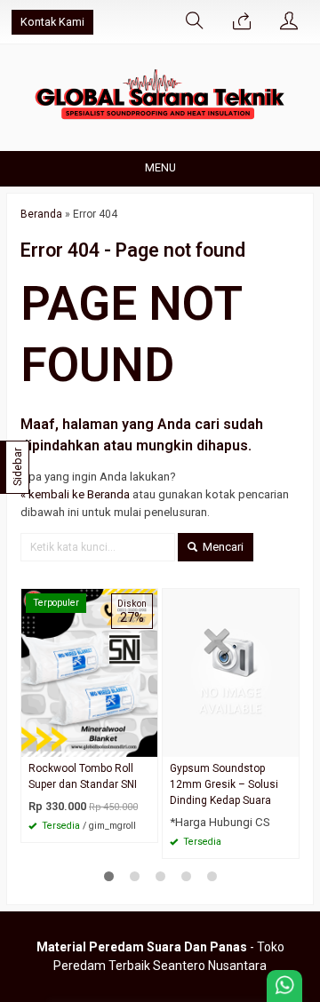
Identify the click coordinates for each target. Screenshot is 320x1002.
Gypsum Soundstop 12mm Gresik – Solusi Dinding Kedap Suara (224, 784)
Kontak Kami (52, 21)
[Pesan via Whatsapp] (242, 22)
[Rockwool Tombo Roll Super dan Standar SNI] (89, 672)
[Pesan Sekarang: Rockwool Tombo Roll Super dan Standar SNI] (147, 743)
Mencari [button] (222, 546)
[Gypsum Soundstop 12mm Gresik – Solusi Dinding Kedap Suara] (231, 672)
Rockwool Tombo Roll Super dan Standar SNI (82, 776)
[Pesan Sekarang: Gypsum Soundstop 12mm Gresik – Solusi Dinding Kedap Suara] (288, 743)
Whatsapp (118, 823)
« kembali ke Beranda (75, 494)
